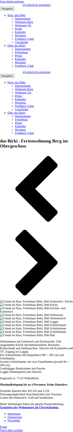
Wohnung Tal (23, 25)
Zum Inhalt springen (12, 1)
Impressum (13, 413)
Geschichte (21, 42)
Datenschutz (14, 417)
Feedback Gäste (24, 38)
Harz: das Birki (16, 15)
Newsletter (13, 420)
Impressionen (23, 18)
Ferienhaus (21, 52)
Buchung (20, 35)
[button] (36, 189)
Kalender (20, 32)
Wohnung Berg (24, 22)
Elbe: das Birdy (16, 45)
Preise (18, 28)
